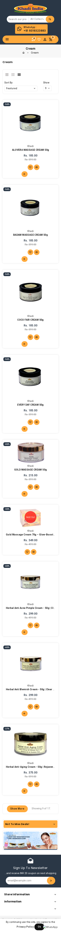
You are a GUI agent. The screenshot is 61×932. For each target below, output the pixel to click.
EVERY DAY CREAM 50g (30, 404)
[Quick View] (36, 167)
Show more (17, 808)
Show (46, 82)
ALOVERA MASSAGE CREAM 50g (30, 150)
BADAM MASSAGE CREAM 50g (30, 234)
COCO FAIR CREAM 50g (30, 319)
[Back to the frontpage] (23, 52)
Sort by (8, 82)
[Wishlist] (39, 40)
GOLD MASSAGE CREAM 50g (30, 469)
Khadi (30, 146)
